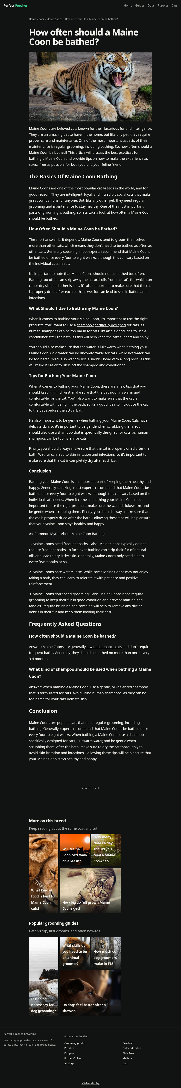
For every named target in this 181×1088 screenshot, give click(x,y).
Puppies (163, 5)
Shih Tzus (128, 1053)
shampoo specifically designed (101, 325)
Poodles (69, 1048)
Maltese (127, 1058)
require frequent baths (47, 549)
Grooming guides (74, 1043)
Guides (139, 5)
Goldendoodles (132, 1048)
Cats (174, 5)
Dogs (151, 5)
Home (128, 5)
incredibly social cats (117, 194)
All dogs (69, 1063)
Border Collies (72, 1058)
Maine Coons (54, 19)
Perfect (16, 5)
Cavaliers (128, 1043)
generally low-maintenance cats (96, 646)
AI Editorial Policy (90, 1083)
